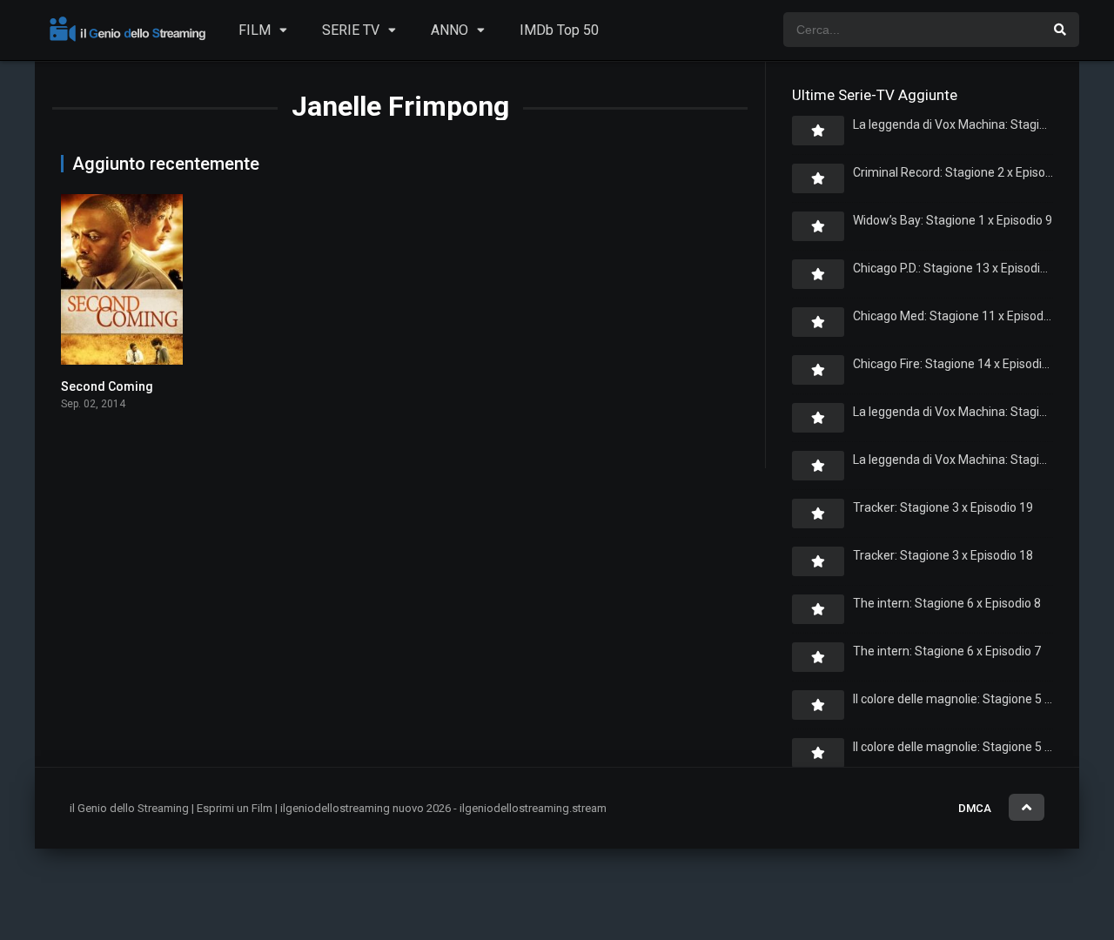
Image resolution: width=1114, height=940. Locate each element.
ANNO (449, 30)
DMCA (974, 808)
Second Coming (107, 386)
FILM (254, 30)
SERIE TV (350, 30)
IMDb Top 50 (559, 30)
